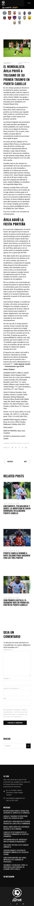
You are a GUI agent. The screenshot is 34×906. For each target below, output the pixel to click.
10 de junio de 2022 (23, 63)
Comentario (8, 649)
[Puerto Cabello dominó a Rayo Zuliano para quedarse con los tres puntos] (17, 537)
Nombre (6, 678)
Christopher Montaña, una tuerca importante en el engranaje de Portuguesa (14, 860)
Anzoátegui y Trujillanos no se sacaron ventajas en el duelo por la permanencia (16, 822)
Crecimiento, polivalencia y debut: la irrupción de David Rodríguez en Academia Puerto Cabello (17, 509)
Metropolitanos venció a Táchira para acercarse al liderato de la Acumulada (16, 812)
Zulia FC (26, 443)
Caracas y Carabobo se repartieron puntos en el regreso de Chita (15, 817)
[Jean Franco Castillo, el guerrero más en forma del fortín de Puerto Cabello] (17, 584)
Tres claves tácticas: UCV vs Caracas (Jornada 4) (16, 846)
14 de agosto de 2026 (11, 598)
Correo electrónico (11, 688)
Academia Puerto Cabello (12, 443)
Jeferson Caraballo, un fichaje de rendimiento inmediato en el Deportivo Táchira (15, 852)
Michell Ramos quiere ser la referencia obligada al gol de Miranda (16, 828)
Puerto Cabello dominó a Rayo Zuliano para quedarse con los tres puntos (16, 555)
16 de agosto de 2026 (11, 551)
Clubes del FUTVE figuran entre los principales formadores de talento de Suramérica (16, 834)
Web (4, 698)
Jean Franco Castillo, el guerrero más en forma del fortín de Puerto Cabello (16, 603)
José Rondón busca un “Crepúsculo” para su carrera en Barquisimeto (15, 841)
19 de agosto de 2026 (11, 504)
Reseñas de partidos (8, 63)
